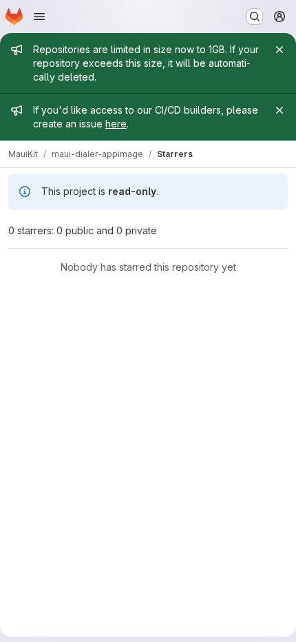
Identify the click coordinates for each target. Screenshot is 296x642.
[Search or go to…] (254, 16)
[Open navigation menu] (39, 17)
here (116, 124)
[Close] (279, 49)
